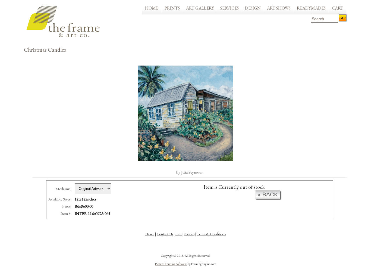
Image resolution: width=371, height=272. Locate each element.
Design (253, 8)
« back (267, 194)
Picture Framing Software (171, 264)
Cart (337, 8)
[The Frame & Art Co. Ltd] (63, 22)
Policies (189, 234)
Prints (172, 8)
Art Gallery (200, 8)
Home (151, 8)
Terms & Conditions (211, 234)
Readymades (311, 8)
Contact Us (165, 234)
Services (229, 8)
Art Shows (279, 8)
